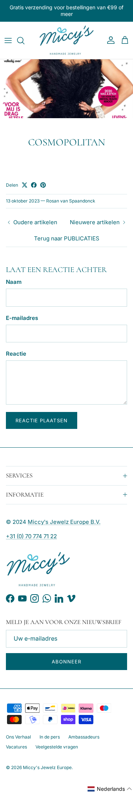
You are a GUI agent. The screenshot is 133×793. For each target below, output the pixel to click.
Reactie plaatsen (42, 420)
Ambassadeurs (83, 737)
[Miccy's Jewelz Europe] (66, 40)
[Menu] (8, 40)
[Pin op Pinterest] (43, 185)
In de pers (50, 737)
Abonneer (66, 662)
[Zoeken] (24, 40)
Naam (13, 281)
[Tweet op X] (24, 185)
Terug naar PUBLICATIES (66, 238)
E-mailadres (22, 317)
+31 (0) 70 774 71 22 (31, 536)
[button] (110, 789)
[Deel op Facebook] (34, 185)
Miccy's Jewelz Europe (47, 767)
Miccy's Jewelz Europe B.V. (64, 521)
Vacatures (16, 747)
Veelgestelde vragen (56, 747)
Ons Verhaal (18, 737)
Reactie (16, 353)
